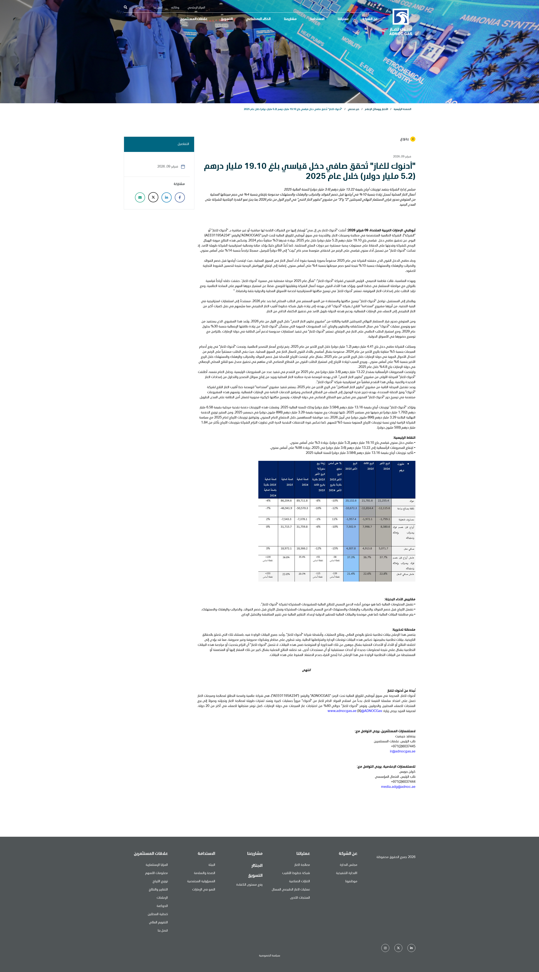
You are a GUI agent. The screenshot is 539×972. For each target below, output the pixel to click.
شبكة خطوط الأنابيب (296, 873)
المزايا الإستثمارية (157, 865)
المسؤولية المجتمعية (201, 881)
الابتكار (257, 866)
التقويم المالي (158, 922)
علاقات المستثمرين (193, 19)
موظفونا (351, 881)
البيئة (211, 865)
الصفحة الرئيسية (402, 109)
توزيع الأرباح (160, 881)
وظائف (175, 7)
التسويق (227, 19)
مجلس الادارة (348, 865)
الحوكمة (162, 906)
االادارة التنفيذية (346, 873)
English (140, 7)
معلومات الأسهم (156, 873)
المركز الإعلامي (196, 7)
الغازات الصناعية (299, 881)
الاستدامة (317, 19)
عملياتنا (343, 19)
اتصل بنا (158, 7)
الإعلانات (162, 898)
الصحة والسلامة (204, 873)
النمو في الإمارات (203, 890)
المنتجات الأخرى (300, 898)
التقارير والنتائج (158, 890)
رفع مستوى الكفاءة (249, 885)
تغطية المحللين (158, 914)
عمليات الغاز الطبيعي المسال (291, 890)
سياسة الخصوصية (269, 955)
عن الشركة (370, 19)
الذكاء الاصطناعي (258, 19)
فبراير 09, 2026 (402, 156)
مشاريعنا (290, 19)
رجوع (404, 139)
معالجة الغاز (302, 865)
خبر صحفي (353, 109)
